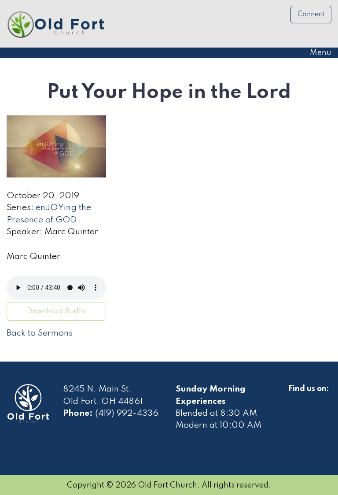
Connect (311, 14)
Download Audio (56, 311)
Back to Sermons (40, 333)
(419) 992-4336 (126, 413)
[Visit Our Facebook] (295, 399)
